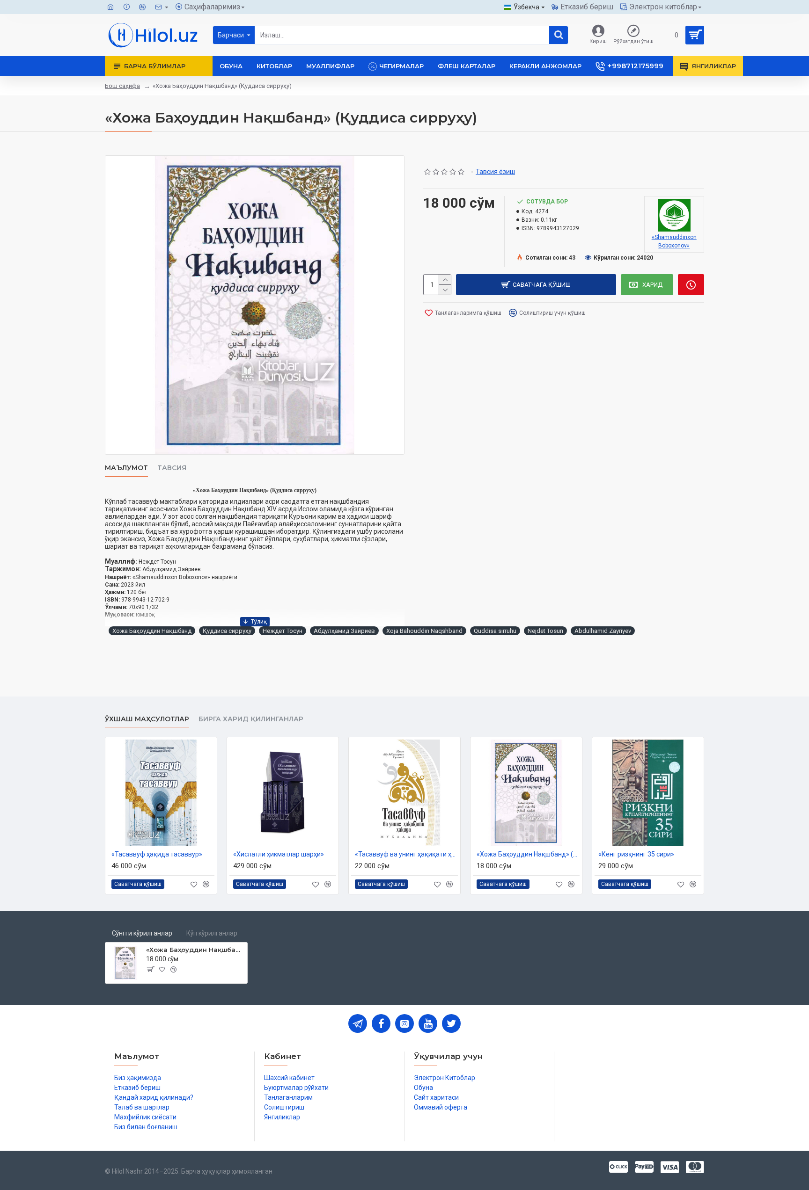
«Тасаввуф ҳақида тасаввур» (156, 854)
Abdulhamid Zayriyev (602, 630)
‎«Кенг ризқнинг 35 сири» (636, 854)
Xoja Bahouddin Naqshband (424, 630)
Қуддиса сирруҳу (227, 630)
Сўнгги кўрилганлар (142, 933)
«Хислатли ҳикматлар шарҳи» (278, 854)
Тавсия (171, 468)
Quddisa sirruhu (495, 630)
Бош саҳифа (122, 85)
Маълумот (126, 468)
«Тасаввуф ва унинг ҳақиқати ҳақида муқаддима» (406, 854)
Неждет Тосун (282, 630)
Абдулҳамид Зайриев (344, 630)
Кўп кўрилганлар (211, 933)
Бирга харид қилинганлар (251, 719)
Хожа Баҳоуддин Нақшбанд (151, 630)
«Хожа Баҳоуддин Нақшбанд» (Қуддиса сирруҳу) (528, 854)
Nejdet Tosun (545, 630)
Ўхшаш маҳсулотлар (147, 719)
